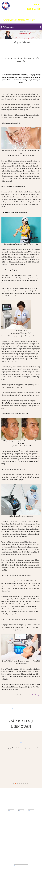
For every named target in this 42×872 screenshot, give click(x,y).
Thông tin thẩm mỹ (21, 42)
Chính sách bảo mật (34, 846)
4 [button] (19, 783)
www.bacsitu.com (33, 859)
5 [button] (21, 783)
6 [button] (23, 783)
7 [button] (25, 783)
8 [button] (27, 783)
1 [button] (13, 783)
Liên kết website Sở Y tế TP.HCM (21, 825)
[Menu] (36, 4)
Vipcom (12, 856)
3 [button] (17, 783)
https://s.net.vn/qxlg (35, 695)
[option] (21, 34)
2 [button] (15, 783)
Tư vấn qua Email (21, 834)
